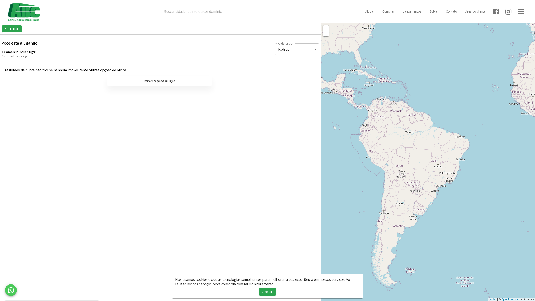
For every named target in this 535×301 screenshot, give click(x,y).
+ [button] (326, 28)
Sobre (434, 11)
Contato (451, 11)
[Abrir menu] (521, 11)
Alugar (369, 11)
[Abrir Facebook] (496, 11)
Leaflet (492, 299)
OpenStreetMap (510, 299)
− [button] (326, 33)
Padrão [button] (284, 49)
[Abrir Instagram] (508, 11)
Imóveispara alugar (159, 81)
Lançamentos (412, 11)
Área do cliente (475, 11)
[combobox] (201, 11)
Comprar (388, 11)
